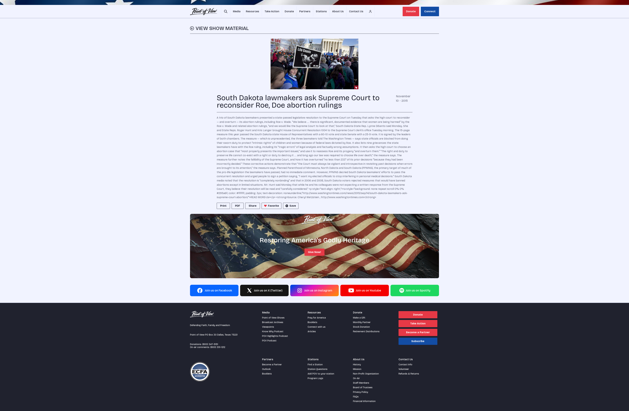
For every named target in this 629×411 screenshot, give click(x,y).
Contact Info (405, 364)
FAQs (356, 396)
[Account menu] (370, 11)
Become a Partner (418, 332)
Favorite (273, 205)
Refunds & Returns (409, 373)
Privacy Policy (360, 392)
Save (292, 205)
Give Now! (314, 252)
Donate (411, 11)
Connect (430, 11)
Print (223, 205)
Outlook (266, 369)
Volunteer (404, 369)
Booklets (312, 322)
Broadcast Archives (272, 322)
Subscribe (417, 341)
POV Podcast (269, 340)
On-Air (356, 378)
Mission (357, 369)
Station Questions (317, 369)
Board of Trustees (362, 387)
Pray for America (317, 317)
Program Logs (315, 378)
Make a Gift (359, 317)
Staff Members (361, 383)
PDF (237, 205)
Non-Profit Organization (366, 373)
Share (253, 205)
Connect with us (316, 327)
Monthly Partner (362, 322)
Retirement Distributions (366, 331)
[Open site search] (225, 11)
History (357, 364)
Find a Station (315, 364)
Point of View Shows (273, 317)
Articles (312, 331)
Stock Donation (361, 327)
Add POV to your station (321, 373)
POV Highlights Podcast (275, 336)
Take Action (418, 323)
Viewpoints (268, 327)
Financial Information (364, 401)
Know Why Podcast (272, 331)
